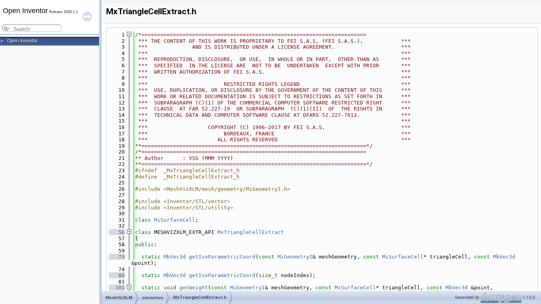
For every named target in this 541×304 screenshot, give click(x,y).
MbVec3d (175, 257)
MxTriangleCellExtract (250, 232)
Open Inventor (22, 41)
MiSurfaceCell (174, 220)
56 (117, 232)
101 (117, 288)
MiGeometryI (295, 257)
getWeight (193, 288)
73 (117, 257)
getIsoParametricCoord (222, 257)
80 (117, 275)
